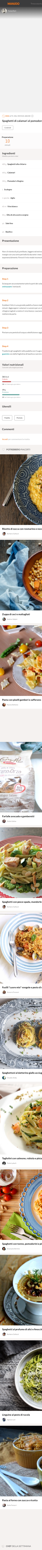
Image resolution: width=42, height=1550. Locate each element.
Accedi (5, 439)
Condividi (7, 128)
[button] (32, 116)
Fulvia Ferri (12, 11)
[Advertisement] (15, 725)
